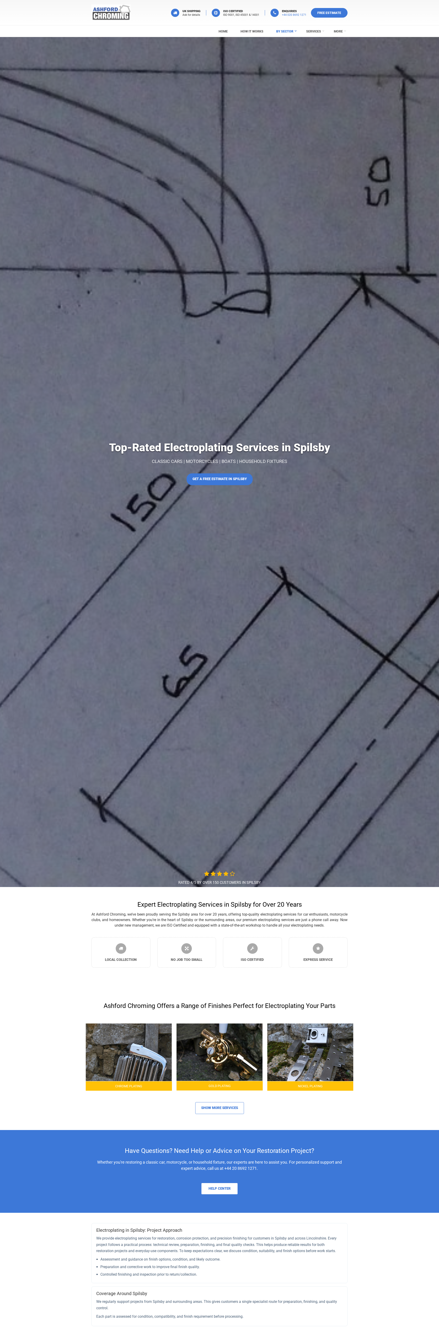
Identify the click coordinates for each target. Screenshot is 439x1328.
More (338, 31)
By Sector (284, 31)
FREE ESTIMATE (329, 13)
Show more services (219, 1108)
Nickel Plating (310, 1086)
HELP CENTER (220, 1188)
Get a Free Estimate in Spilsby (220, 479)
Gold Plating (220, 1086)
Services (313, 31)
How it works (252, 31)
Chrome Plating (128, 1086)
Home (223, 31)
